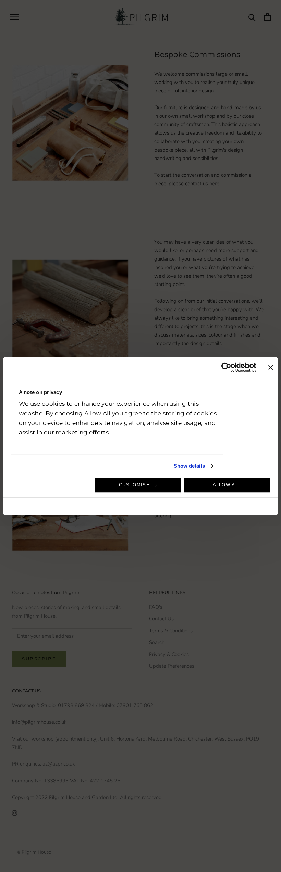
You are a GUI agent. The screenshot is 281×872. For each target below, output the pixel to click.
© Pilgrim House (34, 852)
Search (156, 642)
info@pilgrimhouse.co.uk (39, 722)
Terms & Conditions (171, 630)
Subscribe (39, 658)
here (214, 183)
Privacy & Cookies (169, 654)
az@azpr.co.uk (58, 763)
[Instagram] (14, 813)
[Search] (252, 17)
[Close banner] (270, 367)
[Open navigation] (14, 17)
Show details (189, 466)
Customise (134, 485)
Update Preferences (171, 665)
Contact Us (161, 618)
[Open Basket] (267, 17)
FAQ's (155, 607)
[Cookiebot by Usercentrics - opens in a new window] (226, 367)
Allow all (227, 485)
